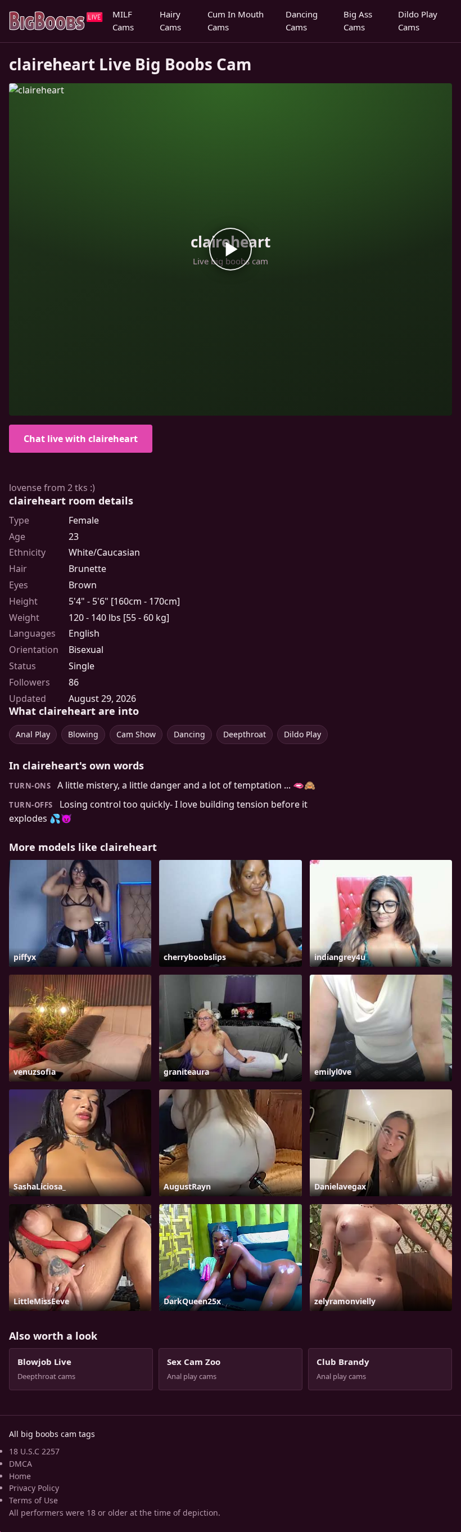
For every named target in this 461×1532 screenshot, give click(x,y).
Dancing (189, 734)
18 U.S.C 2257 (34, 1451)
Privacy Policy (34, 1488)
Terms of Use (33, 1500)
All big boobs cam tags (52, 1434)
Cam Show (136, 734)
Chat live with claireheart (81, 438)
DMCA (20, 1463)
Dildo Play (302, 734)
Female (84, 520)
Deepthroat (244, 734)
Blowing (83, 734)
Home (20, 1476)
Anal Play (33, 734)
